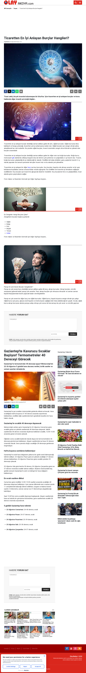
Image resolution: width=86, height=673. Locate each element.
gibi (13, 158)
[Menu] (79, 2)
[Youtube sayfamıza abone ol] (71, 648)
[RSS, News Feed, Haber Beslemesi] (79, 648)
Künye (12, 648)
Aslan (8, 233)
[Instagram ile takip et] (75, 648)
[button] (71, 91)
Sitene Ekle (34, 648)
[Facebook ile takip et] (67, 648)
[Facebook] (5, 91)
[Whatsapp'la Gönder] (17, 91)
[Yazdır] (21, 91)
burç (29, 167)
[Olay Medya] (18, 2)
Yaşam (15, 8)
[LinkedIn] (13, 91)
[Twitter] (9, 91)
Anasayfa (8, 8)
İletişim (18, 648)
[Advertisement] (44, 22)
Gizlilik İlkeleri (26, 648)
